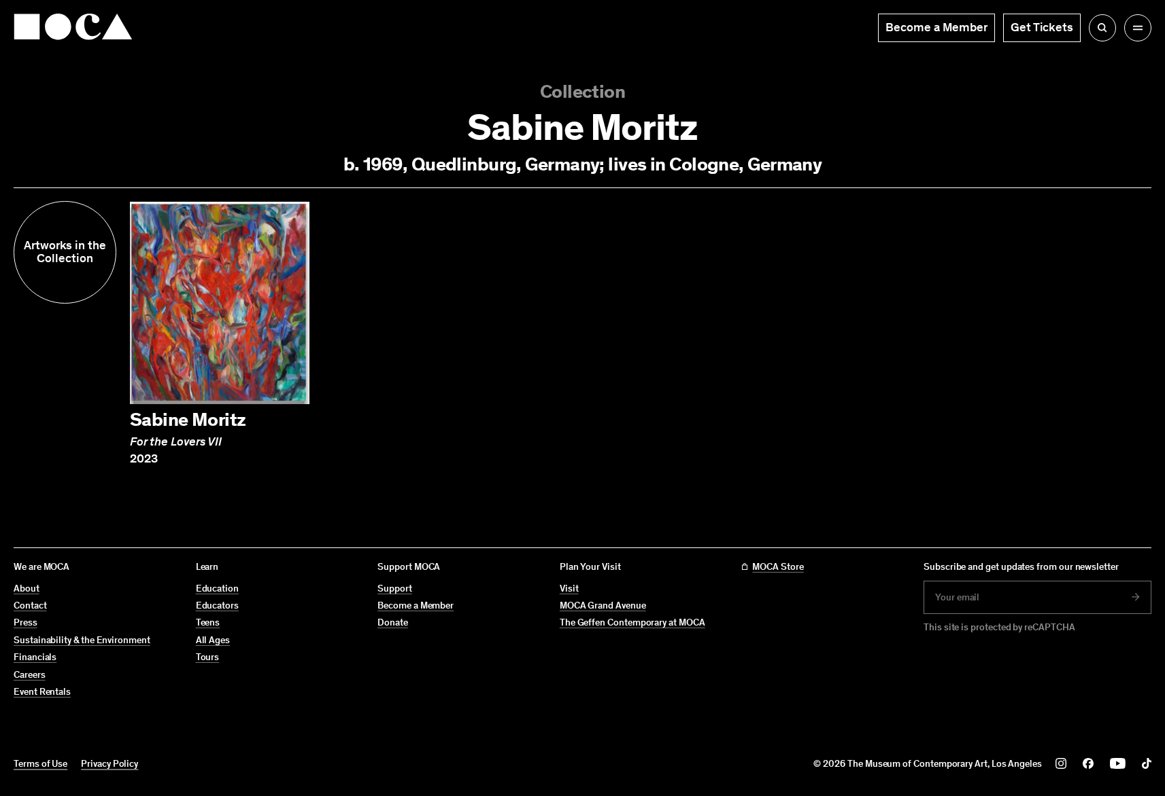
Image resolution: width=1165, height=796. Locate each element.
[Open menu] (1137, 27)
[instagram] (1061, 763)
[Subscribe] (1136, 597)
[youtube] (1118, 763)
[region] (582, 334)
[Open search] (1102, 27)
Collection (582, 91)
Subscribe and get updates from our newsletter (1021, 567)
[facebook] (1088, 763)
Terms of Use (40, 764)
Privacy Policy (109, 764)
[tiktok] (1146, 763)
